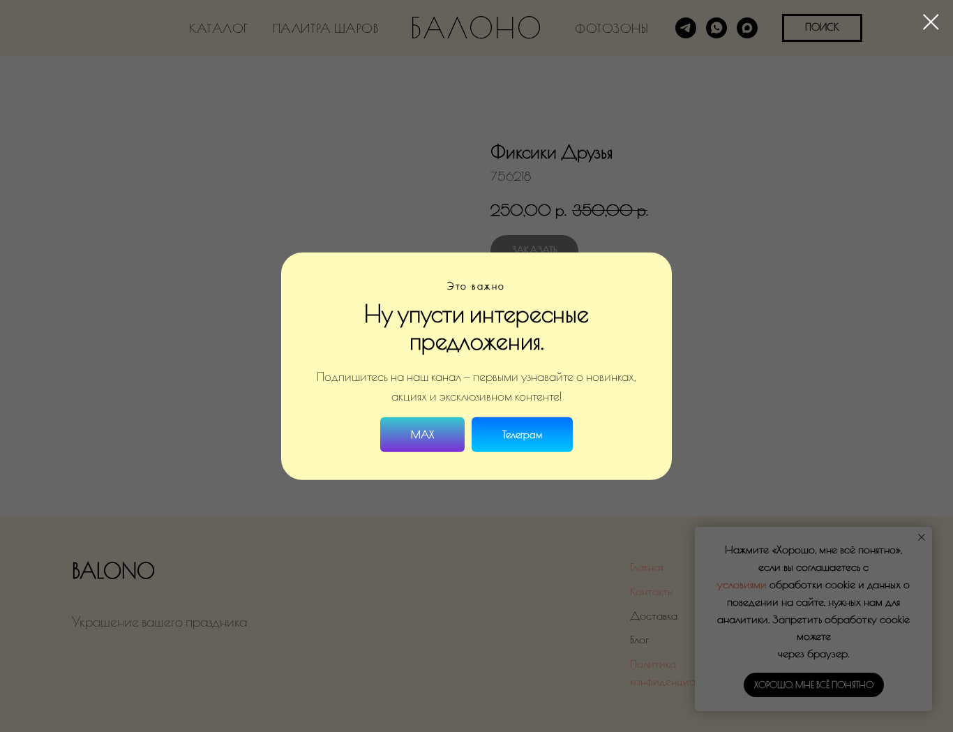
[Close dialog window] (931, 22)
